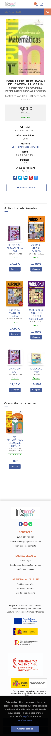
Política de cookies (25, 569)
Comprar (15, 269)
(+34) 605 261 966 (25, 537)
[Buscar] (47, 11)
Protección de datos (26, 588)
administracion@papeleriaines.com (25, 541)
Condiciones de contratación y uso (25, 565)
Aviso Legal (25, 560)
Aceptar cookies (25, 728)
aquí (25, 716)
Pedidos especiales (25, 584)
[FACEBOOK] (21, 524)
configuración (25, 720)
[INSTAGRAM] (25, 524)
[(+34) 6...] (30, 524)
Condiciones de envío (25, 593)
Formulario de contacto (25, 546)
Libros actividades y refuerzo (26, 146)
